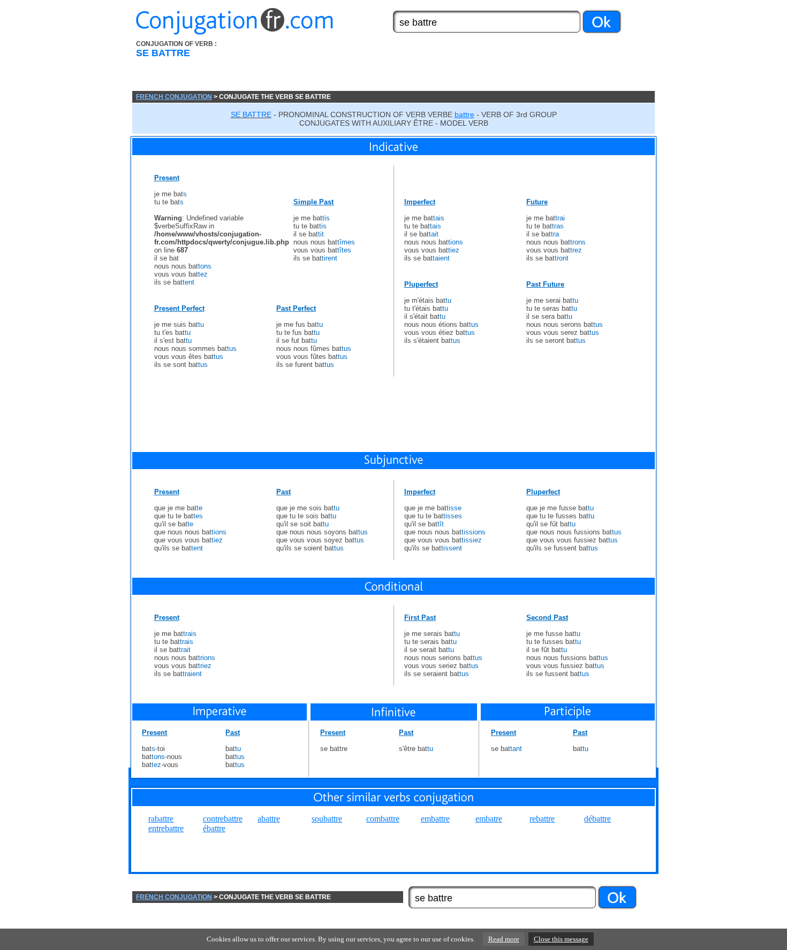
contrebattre (223, 818)
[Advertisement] (454, 66)
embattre (435, 818)
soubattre (327, 818)
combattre (382, 818)
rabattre (160, 818)
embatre (488, 818)
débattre (597, 818)
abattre (269, 818)
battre (464, 114)
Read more (503, 939)
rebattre (542, 818)
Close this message (561, 939)
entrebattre (166, 828)
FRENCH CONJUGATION (174, 97)
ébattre (214, 828)
